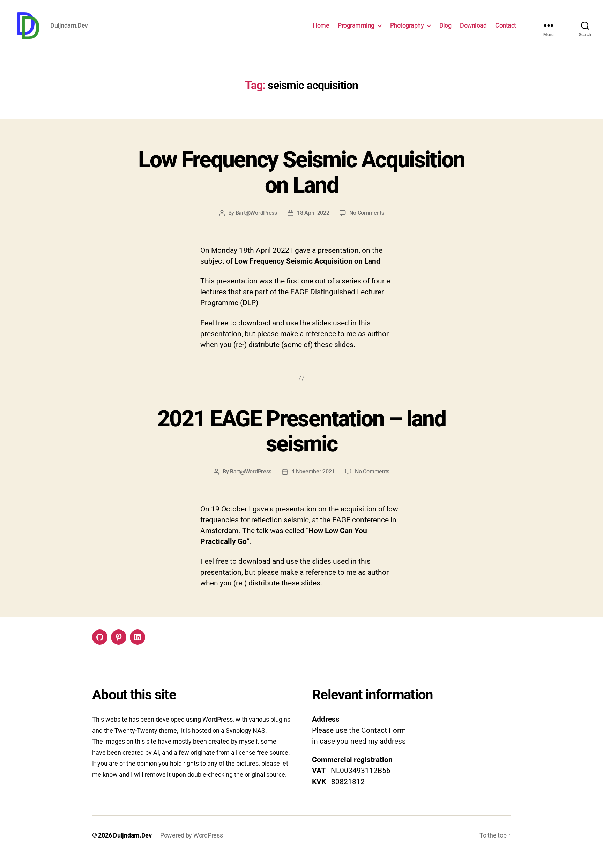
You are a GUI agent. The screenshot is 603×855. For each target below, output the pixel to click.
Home (321, 25)
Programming (356, 25)
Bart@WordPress (256, 212)
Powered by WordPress (191, 835)
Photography (407, 25)
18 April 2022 (313, 212)
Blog (445, 25)
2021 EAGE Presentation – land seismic (301, 431)
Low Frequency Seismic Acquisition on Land (301, 172)
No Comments (366, 212)
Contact (505, 25)
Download (473, 25)
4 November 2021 (313, 471)
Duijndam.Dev (132, 835)
